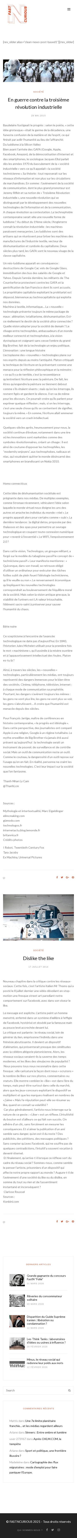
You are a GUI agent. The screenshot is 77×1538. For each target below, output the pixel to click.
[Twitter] (62, 877)
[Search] (69, 1391)
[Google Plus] (67, 877)
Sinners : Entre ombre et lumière (46, 1432)
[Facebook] (57, 877)
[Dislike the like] (38, 917)
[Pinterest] (73, 877)
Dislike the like (38, 958)
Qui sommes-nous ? (30, 1530)
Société (38, 92)
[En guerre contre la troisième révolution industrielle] (38, 70)
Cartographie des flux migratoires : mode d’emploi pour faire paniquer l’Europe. (33, 1467)
